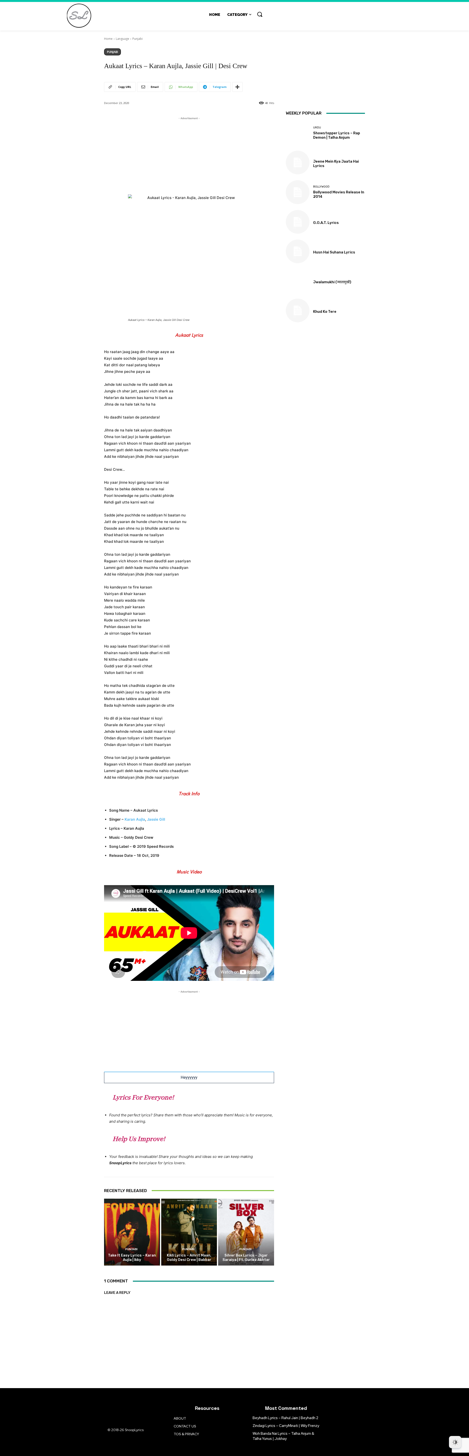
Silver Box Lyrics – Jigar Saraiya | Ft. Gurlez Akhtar (246, 1257)
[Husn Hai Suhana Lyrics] (297, 251)
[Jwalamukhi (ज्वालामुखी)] (297, 281)
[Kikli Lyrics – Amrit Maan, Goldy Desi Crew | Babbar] (189, 1232)
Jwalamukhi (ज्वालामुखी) (332, 282)
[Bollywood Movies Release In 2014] (297, 192)
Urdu (317, 127)
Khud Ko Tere (324, 311)
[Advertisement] (189, 155)
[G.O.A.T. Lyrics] (297, 222)
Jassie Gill (156, 819)
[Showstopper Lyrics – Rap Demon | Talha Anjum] (297, 133)
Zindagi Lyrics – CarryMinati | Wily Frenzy (286, 1425)
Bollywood (321, 186)
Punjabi (137, 39)
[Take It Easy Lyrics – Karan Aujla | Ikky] (132, 1232)
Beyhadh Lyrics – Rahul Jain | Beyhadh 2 (285, 1417)
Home (108, 39)
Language (122, 39)
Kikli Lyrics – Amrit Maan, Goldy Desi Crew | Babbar (189, 1257)
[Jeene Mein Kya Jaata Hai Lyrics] (297, 162)
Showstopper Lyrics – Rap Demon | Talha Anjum (336, 135)
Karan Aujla (135, 819)
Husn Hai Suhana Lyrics (334, 252)
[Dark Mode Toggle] (455, 1442)
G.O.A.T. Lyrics (326, 222)
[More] (237, 87)
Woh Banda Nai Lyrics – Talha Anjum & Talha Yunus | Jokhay (283, 1436)
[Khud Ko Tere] (297, 310)
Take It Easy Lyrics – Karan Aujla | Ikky (132, 1257)
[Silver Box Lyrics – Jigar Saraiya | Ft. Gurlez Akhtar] (246, 1232)
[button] (260, 14)
